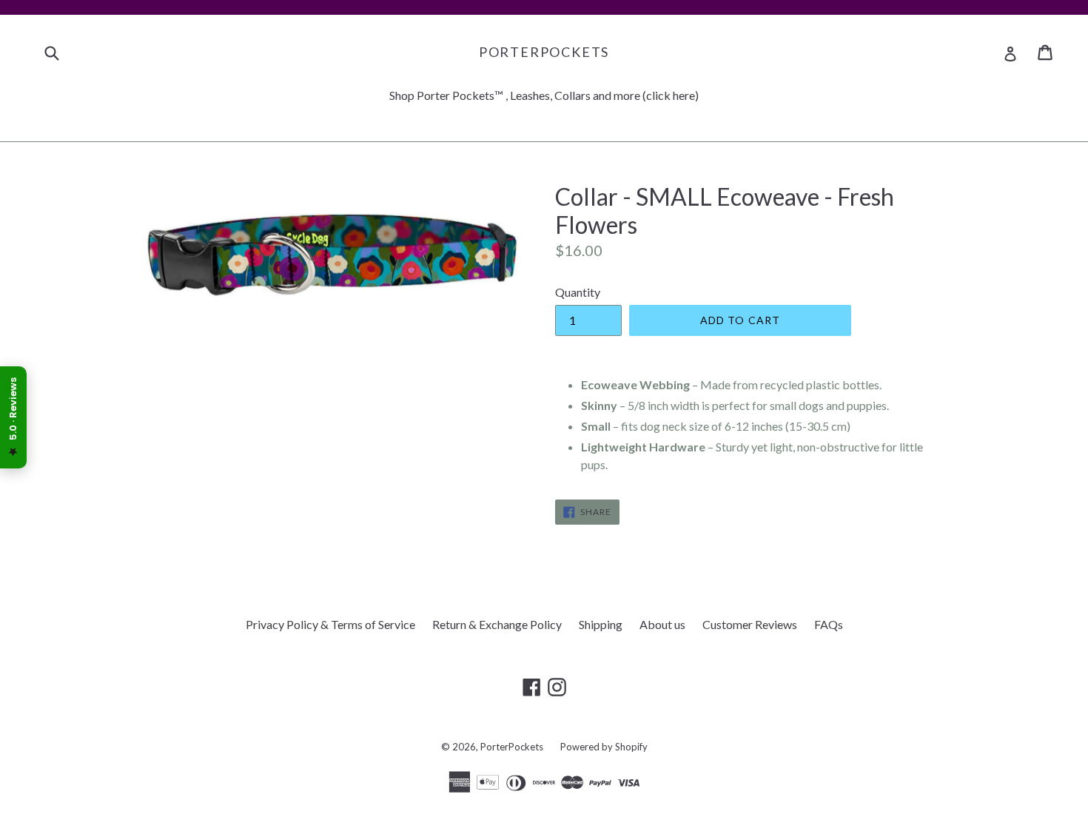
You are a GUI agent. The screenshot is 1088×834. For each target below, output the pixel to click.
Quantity (577, 292)
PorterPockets (544, 52)
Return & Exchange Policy (497, 624)
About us (662, 624)
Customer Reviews (749, 624)
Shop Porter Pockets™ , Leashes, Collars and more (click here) (544, 95)
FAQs (828, 624)
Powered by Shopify (604, 747)
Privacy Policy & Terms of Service (330, 624)
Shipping (600, 624)
